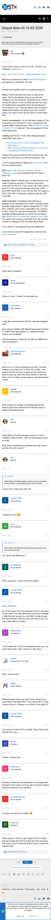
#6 (48, 400)
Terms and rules (17, 889)
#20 (47, 834)
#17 (47, 753)
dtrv (12, 419)
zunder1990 (16, 498)
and (16, 852)
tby (4, 31)
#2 (48, 266)
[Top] (47, 889)
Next (27, 862)
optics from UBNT (40, 163)
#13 (47, 642)
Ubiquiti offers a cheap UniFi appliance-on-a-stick (27, 216)
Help (37, 889)
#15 (47, 695)
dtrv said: (7, 476)
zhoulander (15, 565)
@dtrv (14, 606)
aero (12, 524)
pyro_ (13, 255)
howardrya (15, 630)
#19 (47, 808)
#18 (47, 778)
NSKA (13, 683)
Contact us (6, 889)
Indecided (15, 305)
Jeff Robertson (17, 351)
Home (43, 889)
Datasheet (16, 69)
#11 (47, 576)
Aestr (12, 280)
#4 (48, 317)
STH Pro (5, 885)
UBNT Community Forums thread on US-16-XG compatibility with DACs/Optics (27, 149)
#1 (48, 62)
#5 (48, 362)
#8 (48, 469)
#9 (48, 510)
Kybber (13, 389)
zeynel (13, 658)
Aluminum (15, 766)
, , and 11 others (21, 245)
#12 (47, 601)
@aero (5, 606)
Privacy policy (30, 889)
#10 (47, 535)
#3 (48, 292)
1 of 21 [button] (18, 862)
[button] (3, 18)
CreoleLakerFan (17, 797)
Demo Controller (9, 234)
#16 (47, 725)
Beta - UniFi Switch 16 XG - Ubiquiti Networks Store (24, 74)
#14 (47, 670)
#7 (48, 431)
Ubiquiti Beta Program (36, 79)
